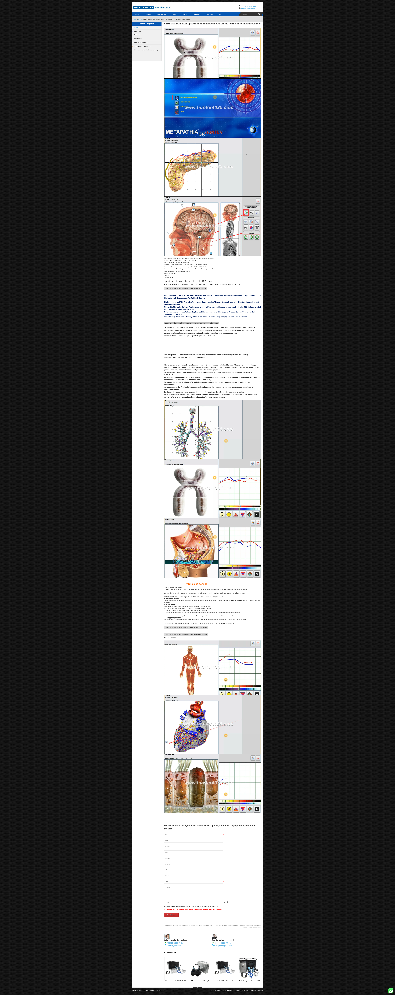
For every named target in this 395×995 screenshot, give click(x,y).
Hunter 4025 (137, 31)
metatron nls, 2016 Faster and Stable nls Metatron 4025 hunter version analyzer (188, 925)
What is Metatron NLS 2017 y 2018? (176, 981)
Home (137, 14)
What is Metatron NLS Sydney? (200, 981)
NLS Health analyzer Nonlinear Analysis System (147, 50)
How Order (196, 14)
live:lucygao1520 (174, 946)
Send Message (171, 915)
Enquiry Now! (212, 72)
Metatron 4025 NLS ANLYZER (142, 46)
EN (220, 14)
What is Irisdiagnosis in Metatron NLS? (249, 981)
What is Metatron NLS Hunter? (224, 981)
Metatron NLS (161, 14)
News (174, 14)
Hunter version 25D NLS (140, 42)
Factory (184, 14)
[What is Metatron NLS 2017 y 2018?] (175, 978)
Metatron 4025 (138, 38)
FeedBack (209, 14)
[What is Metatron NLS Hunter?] (224, 978)
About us (148, 14)
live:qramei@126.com (223, 946)
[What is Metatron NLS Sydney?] (200, 978)
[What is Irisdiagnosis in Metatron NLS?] (249, 978)
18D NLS (140, 19)
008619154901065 (248, 6)
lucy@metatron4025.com (251, 8)
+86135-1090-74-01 (175, 943)
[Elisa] (167, 938)
